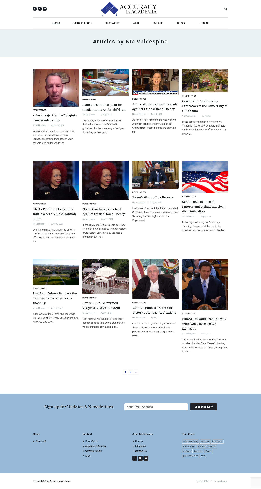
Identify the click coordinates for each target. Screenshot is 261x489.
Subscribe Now (203, 406)
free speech (217, 441)
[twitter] (145, 458)
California (187, 451)
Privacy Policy (220, 481)
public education (190, 456)
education (205, 441)
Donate (139, 441)
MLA (87, 455)
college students (190, 441)
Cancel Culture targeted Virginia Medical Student (101, 305)
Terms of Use (202, 481)
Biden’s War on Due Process (152, 197)
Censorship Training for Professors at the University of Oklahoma (204, 106)
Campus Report (93, 450)
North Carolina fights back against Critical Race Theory (103, 211)
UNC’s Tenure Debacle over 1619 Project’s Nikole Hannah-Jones (55, 214)
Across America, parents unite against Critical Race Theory (155, 107)
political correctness (207, 446)
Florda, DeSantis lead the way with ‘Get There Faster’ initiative (204, 323)
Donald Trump (189, 446)
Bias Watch (91, 441)
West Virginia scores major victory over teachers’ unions (154, 310)
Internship (140, 446)
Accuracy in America (95, 446)
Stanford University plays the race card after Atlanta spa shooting (55, 298)
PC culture (198, 451)
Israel (203, 456)
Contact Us (141, 450)
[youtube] (45, 9)
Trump (208, 451)
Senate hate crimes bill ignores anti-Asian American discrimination (204, 206)
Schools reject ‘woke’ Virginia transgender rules (55, 118)
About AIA (40, 441)
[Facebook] (134, 458)
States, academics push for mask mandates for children (104, 107)
